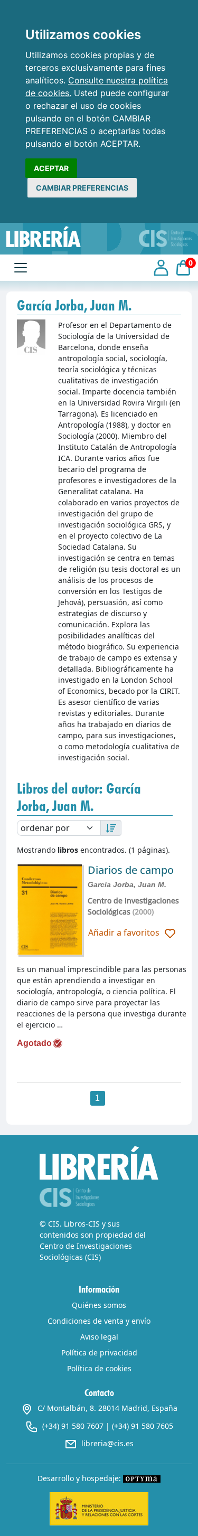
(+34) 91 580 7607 (72, 1426)
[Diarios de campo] (49, 910)
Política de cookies (99, 1368)
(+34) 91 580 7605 (142, 1426)
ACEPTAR (51, 168)
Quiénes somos (99, 1305)
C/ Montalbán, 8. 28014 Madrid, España (107, 1408)
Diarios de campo (131, 870)
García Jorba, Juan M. (127, 884)
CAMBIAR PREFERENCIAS (82, 187)
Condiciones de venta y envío (99, 1321)
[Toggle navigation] (20, 268)
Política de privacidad (99, 1352)
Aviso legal (99, 1337)
